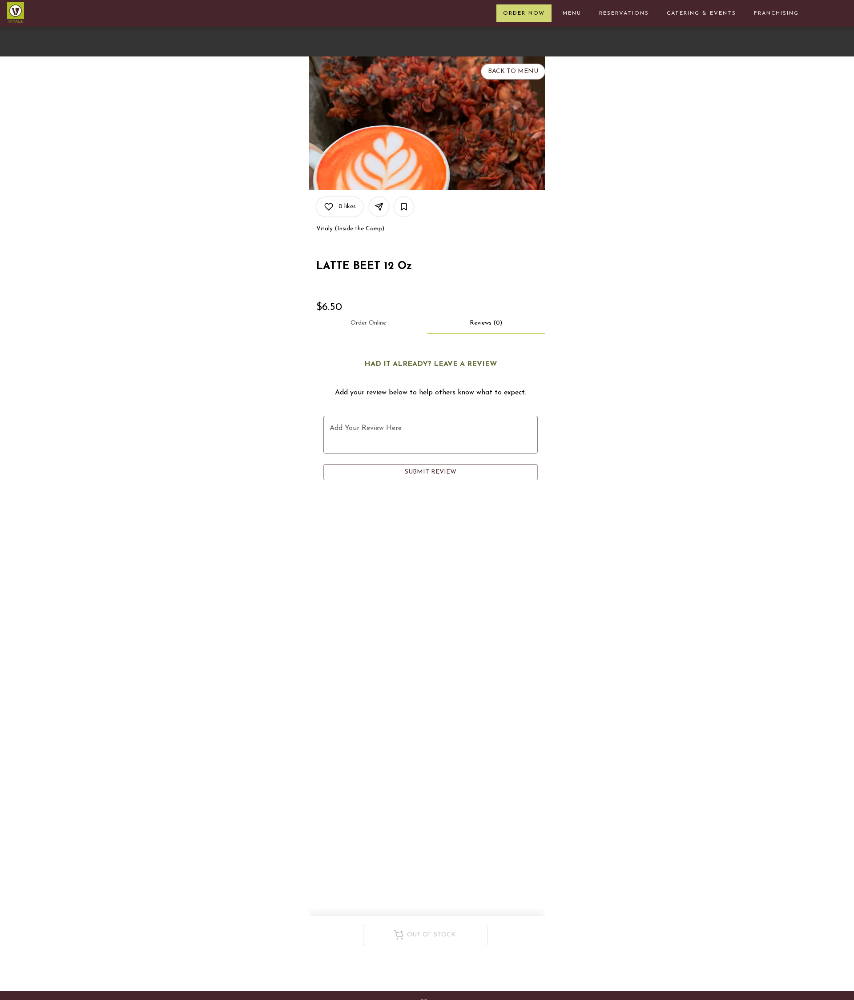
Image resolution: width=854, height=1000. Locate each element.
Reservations (624, 13)
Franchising (776, 13)
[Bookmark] (404, 207)
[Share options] (379, 207)
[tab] (368, 323)
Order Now (524, 13)
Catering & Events (701, 13)
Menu (572, 13)
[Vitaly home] (59, 13)
